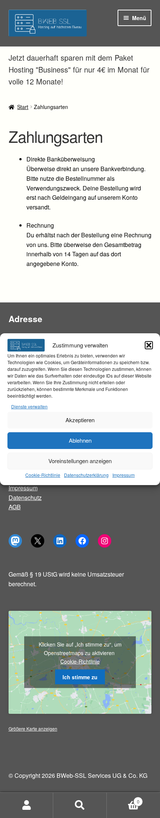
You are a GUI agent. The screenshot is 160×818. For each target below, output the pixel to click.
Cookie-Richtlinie (42, 475)
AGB (15, 507)
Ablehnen (80, 440)
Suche (79, 805)
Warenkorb (123, 799)
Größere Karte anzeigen (33, 728)
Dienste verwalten (29, 406)
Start (22, 106)
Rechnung (40, 225)
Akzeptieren (80, 420)
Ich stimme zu (80, 677)
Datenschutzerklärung (86, 475)
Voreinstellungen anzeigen (80, 461)
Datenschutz (25, 497)
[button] (149, 345)
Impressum (123, 475)
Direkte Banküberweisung (60, 159)
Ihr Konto (26, 805)
